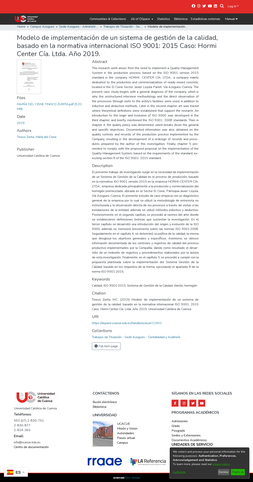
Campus (122, 443)
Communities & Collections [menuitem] (108, 19)
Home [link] (21, 26)
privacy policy (220, 464)
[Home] (26, 19)
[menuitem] (141, 19)
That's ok (238, 472)
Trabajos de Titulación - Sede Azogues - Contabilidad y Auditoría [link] (123, 26)
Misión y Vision (127, 428)
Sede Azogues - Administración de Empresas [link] (79, 26)
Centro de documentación (31, 447)
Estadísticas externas (205, 19)
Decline (223, 472)
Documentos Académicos (189, 440)
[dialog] (209, 463)
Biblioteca (181, 19)
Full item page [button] (108, 346)
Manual (230, 19)
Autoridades (125, 433)
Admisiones (180, 421)
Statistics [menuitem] (163, 19)
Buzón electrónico (105, 402)
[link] (136, 337)
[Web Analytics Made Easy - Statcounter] (119, 477)
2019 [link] (21, 123)
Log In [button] (232, 6)
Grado (176, 426)
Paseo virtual (126, 438)
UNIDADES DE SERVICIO (192, 445)
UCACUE (123, 424)
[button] (222, 6)
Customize (179, 472)
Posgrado (178, 431)
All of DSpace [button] (140, 19)
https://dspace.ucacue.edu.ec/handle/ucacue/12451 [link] (127, 323)
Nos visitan (132, 477)
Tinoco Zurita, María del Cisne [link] (37, 137)
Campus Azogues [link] (42, 26)
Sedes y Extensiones (186, 435)
